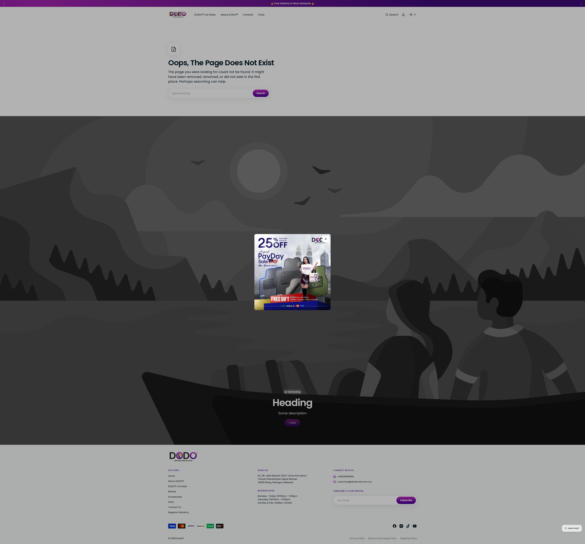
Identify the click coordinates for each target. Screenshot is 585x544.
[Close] (325, 239)
